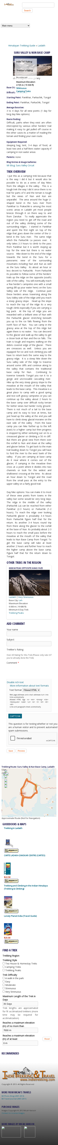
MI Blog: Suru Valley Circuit (20, 165)
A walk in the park (14, 978)
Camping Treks (23, 91)
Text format (15, 689)
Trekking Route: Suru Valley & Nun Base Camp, (24, 766)
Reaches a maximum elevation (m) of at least (19, 1037)
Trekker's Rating (15, 649)
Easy (7, 981)
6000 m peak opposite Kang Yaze (26, 568)
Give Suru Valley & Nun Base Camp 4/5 (19, 652)
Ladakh (41, 45)
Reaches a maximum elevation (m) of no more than (19, 1024)
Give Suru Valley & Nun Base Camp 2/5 (13, 652)
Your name (12, 629)
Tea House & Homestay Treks (21, 963)
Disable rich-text (15, 682)
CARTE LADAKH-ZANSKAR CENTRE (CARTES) (24, 855)
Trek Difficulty (10, 974)
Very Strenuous (26, 597)
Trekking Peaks (16, 612)
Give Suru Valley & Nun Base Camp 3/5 (16, 652)
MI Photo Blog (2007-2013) (13, 1096)
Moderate (10, 984)
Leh (20, 600)
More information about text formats (29, 685)
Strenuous (21, 88)
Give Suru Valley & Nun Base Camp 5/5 (21, 652)
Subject (10, 639)
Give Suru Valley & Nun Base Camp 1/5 (10, 652)
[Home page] (9, 4)
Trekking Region (11, 955)
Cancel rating (8, 652)
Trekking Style (10, 960)
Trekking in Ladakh (13, 828)
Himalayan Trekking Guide (21, 45)
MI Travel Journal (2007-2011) (14, 1098)
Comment (13, 662)
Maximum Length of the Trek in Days (19, 998)
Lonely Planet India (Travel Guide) (20, 915)
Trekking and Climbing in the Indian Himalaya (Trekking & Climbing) (26, 887)
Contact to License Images (13, 1113)
